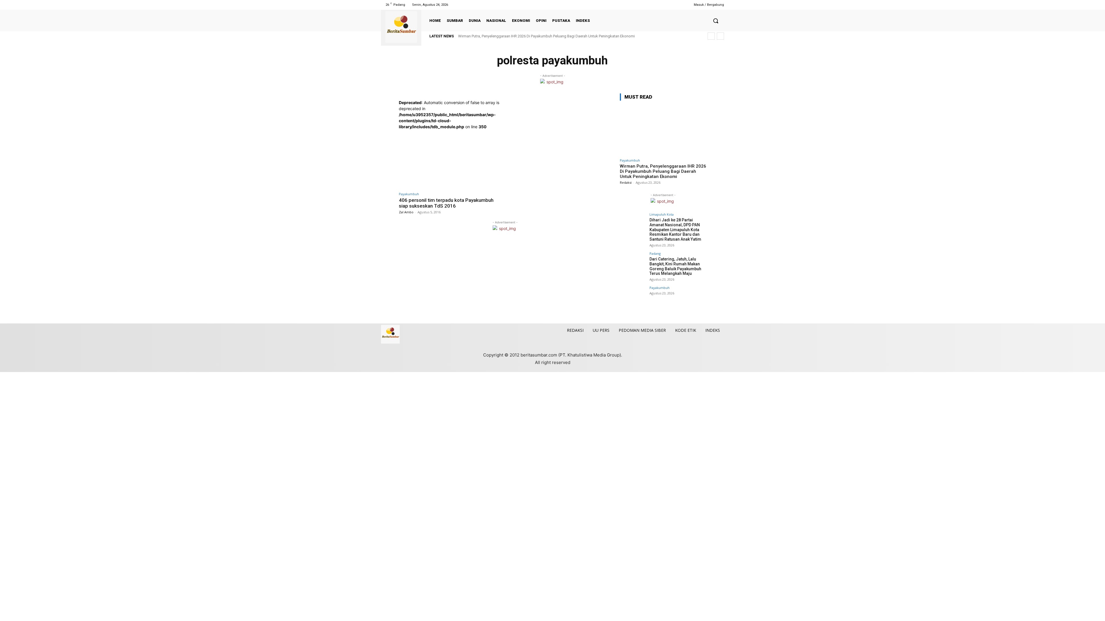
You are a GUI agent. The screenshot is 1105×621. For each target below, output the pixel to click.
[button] (715, 20)
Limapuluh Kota (661, 214)
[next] (720, 36)
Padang (655, 253)
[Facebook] (648, 4)
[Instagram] (655, 4)
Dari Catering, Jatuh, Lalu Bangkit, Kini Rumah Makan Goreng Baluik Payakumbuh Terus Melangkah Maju (675, 266)
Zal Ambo (406, 212)
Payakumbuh (409, 193)
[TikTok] (662, 4)
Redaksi (626, 182)
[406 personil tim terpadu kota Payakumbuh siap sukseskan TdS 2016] (450, 159)
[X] (670, 4)
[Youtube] (677, 4)
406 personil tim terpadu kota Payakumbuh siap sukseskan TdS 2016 (446, 203)
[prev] (711, 36)
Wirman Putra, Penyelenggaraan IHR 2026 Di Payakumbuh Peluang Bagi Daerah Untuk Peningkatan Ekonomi (546, 36)
